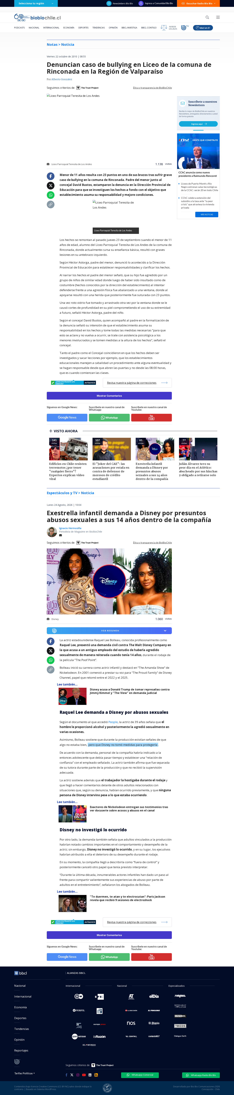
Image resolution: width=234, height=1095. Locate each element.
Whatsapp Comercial (142, 1074)
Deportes (83, 27)
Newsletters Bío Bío (123, 3)
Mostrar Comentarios (109, 395)
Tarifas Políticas (23, 1073)
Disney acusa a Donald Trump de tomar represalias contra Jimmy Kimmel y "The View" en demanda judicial (130, 691)
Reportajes (21, 1050)
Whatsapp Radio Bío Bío (203, 1075)
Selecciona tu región (31, 3)
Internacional (51, 27)
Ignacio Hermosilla (70, 528)
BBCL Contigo (149, 27)
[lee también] (73, 696)
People (113, 722)
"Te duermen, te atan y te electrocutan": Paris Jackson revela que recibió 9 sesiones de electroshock (127, 898)
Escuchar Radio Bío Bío (199, 3)
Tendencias (99, 27)
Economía (68, 27)
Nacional (34, 27)
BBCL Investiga (129, 27)
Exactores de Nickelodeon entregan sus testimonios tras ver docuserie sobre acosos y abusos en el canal (129, 808)
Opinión (113, 27)
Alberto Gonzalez (61, 79)
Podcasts (19, 27)
